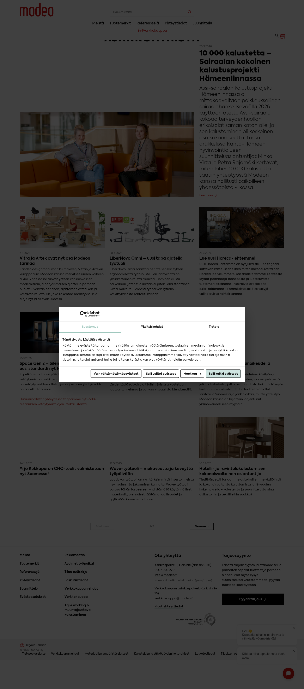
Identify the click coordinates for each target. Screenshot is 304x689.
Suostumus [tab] (90, 327)
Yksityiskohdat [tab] (152, 327)
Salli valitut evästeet (161, 374)
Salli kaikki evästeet (223, 374)
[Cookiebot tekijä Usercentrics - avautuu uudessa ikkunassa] (81, 314)
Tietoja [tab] (214, 327)
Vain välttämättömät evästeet (116, 374)
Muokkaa (190, 374)
